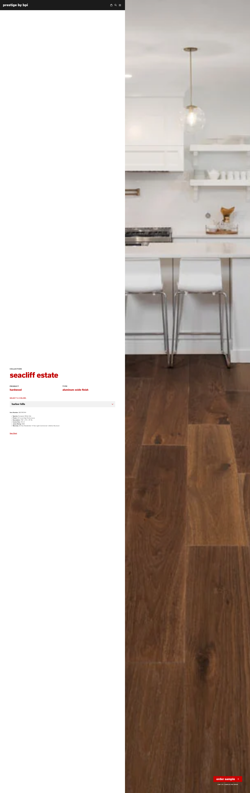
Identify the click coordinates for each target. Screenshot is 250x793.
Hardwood (16, 389)
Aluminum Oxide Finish (75, 389)
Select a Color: (18, 398)
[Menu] (120, 5)
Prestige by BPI (15, 5)
